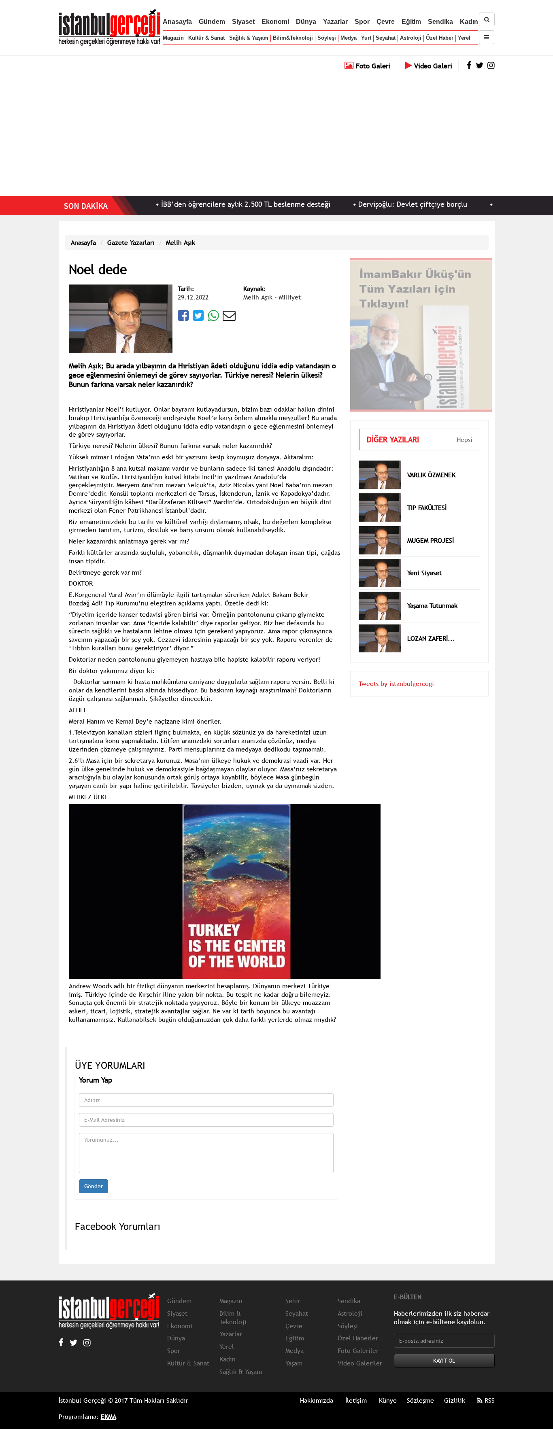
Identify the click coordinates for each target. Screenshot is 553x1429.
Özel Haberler (358, 1337)
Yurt (366, 38)
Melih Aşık (180, 242)
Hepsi (464, 427)
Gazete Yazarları (131, 242)
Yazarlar (335, 21)
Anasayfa (177, 21)
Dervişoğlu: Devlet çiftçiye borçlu (372, 204)
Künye (388, 1400)
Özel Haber (439, 38)
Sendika (440, 21)
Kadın (469, 21)
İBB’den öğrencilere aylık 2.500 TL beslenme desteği (205, 204)
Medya (348, 38)
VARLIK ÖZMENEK (431, 462)
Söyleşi (326, 38)
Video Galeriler (360, 1363)
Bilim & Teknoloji (233, 1317)
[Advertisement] (276, 131)
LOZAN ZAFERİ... (431, 626)
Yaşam (293, 1363)
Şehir (292, 1300)
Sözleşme (420, 1400)
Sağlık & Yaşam (248, 38)
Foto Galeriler (358, 1350)
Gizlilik (454, 1400)
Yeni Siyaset (424, 560)
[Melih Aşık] (120, 318)
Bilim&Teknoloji (293, 38)
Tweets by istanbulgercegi (396, 671)
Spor (362, 21)
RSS (489, 1400)
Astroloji (410, 38)
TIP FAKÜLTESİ (427, 495)
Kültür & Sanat (206, 38)
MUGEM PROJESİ (430, 528)
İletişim (356, 1400)
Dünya (306, 21)
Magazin (173, 38)
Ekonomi (275, 21)
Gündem (212, 21)
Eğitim (411, 21)
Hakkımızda (316, 1400)
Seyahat (386, 38)
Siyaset (243, 21)
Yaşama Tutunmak (432, 593)
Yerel (464, 38)
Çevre (385, 21)
